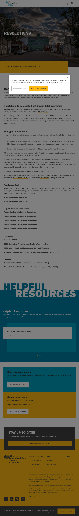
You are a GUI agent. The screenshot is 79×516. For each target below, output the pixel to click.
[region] (39, 84)
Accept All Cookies (38, 88)
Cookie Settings (19, 88)
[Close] (67, 77)
